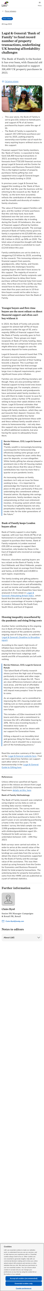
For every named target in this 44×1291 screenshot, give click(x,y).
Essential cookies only (24, 1283)
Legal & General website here (22, 756)
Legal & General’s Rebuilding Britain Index (18, 594)
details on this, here (22, 790)
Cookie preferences (23, 1288)
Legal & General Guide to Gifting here (20, 766)
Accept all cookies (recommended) (23, 1278)
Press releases (10, 11)
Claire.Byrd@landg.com (14, 921)
